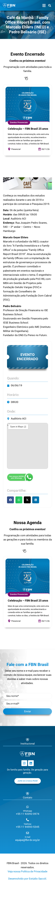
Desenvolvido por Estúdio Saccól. (27, 878)
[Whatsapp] (27, 806)
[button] (10, 499)
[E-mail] (27, 833)
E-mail (27, 837)
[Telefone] (27, 819)
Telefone (27, 824)
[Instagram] (24, 763)
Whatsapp (27, 811)
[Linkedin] (31, 763)
